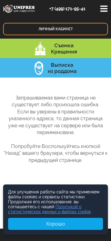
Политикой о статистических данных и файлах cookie (49, 209)
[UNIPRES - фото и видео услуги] (19, 8)
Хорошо (55, 224)
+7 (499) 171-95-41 (67, 8)
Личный (56, 29)
